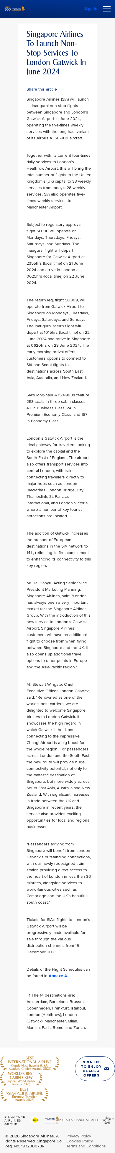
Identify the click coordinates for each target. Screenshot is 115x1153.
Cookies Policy (80, 1141)
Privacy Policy (79, 1136)
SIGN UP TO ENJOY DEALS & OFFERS (91, 1069)
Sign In (90, 8)
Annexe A (58, 975)
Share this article (42, 89)
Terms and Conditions (86, 1146)
